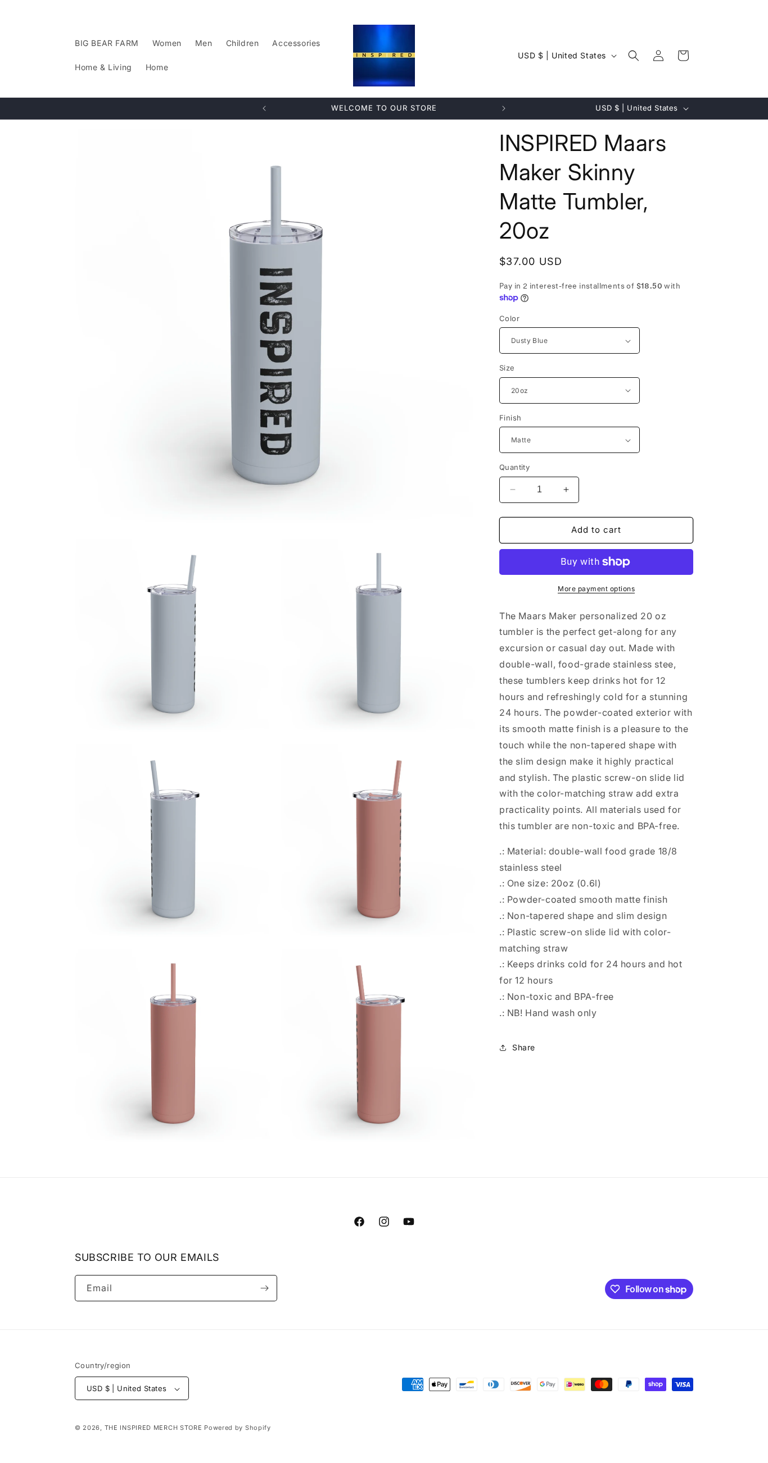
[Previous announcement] (264, 108)
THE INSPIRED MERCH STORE (153, 1428)
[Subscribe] (264, 1288)
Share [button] (523, 1047)
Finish (510, 417)
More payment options (596, 588)
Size (507, 367)
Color (509, 318)
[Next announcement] (503, 108)
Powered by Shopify (237, 1428)
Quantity (514, 467)
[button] (633, 55)
